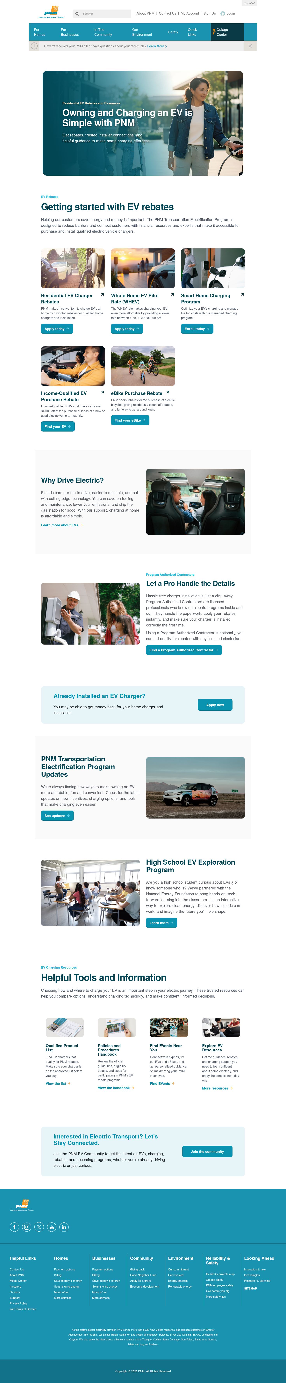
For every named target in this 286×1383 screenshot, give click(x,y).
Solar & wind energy (66, 1286)
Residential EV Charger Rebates (67, 298)
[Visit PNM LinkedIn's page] (65, 1226)
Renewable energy (180, 1286)
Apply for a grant (140, 1280)
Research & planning (257, 1280)
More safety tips (216, 1296)
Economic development (144, 1286)
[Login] (222, 13)
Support (15, 1298)
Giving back (137, 1269)
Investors (15, 1286)
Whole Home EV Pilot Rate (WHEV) (135, 298)
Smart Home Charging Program (205, 298)
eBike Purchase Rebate (136, 393)
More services (62, 1298)
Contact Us (17, 1269)
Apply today (55, 328)
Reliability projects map (220, 1274)
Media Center (18, 1280)
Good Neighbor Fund (143, 1275)
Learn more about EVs (59, 525)
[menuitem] (42, 32)
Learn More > (157, 46)
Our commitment (178, 1269)
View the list (56, 1083)
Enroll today (195, 328)
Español (249, 3)
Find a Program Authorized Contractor (181, 650)
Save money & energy (68, 1280)
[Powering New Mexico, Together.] (51, 11)
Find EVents (160, 1083)
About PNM (17, 1275)
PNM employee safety (219, 1285)
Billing (57, 1275)
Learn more (159, 922)
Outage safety (214, 1279)
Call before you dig (217, 1291)
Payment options (64, 1269)
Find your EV (55, 426)
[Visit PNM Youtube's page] (52, 1226)
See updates (55, 815)
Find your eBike (128, 420)
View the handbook (114, 1087)
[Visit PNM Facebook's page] (15, 1226)
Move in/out (61, 1292)
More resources (215, 1088)
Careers (15, 1292)
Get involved (175, 1275)
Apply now (215, 704)
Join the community (207, 1151)
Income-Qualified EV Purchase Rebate (64, 396)
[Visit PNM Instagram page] (27, 1226)
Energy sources (178, 1280)
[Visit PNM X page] (40, 1226)
